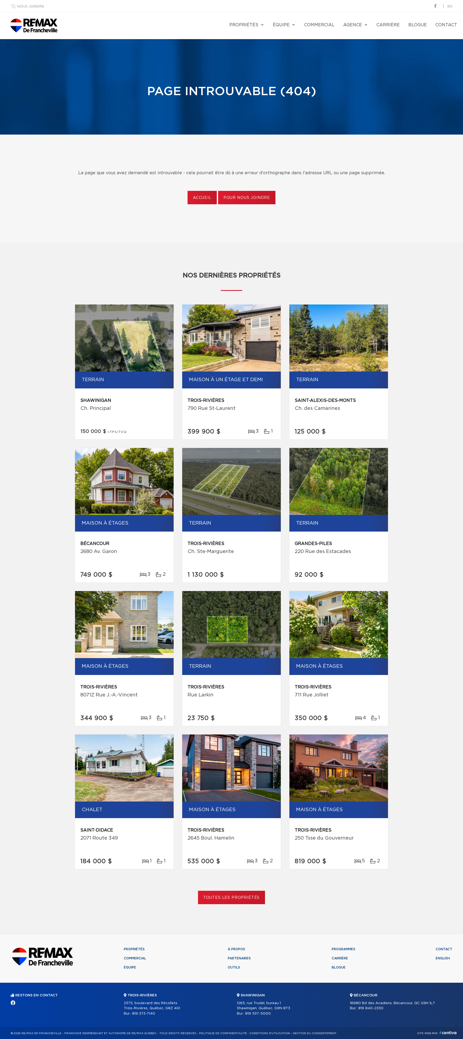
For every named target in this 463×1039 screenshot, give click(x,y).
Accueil (202, 198)
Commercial (319, 25)
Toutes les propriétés (231, 898)
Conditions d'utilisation (269, 1033)
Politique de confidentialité (223, 1033)
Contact (446, 25)
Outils (234, 967)
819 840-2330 (370, 1008)
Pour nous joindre (246, 198)
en (449, 6)
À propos (236, 949)
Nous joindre (30, 6)
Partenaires (239, 958)
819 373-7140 (143, 1013)
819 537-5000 (258, 1013)
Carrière (388, 25)
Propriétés (243, 25)
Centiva (448, 1032)
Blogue (417, 25)
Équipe (281, 25)
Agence (352, 25)
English (443, 958)
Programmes (343, 949)
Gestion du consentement (315, 1033)
